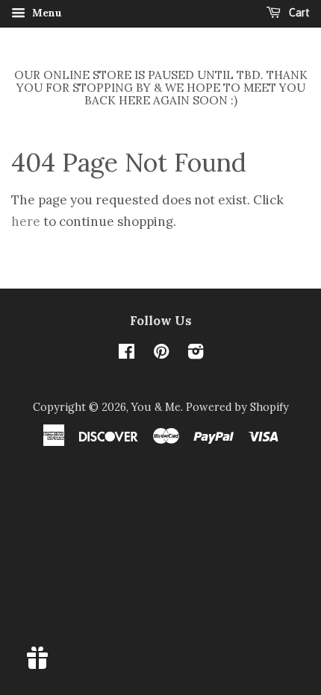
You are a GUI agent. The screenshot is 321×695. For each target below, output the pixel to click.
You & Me (156, 407)
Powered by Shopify (237, 407)
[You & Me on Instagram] (195, 354)
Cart (298, 13)
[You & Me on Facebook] (126, 354)
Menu (45, 12)
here (25, 221)
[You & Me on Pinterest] (161, 354)
